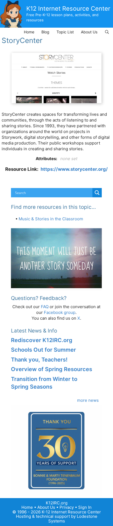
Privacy (67, 507)
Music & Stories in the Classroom (51, 218)
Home (29, 32)
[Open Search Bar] (107, 32)
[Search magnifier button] (97, 192)
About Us (89, 32)
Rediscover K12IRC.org (41, 340)
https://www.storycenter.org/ (74, 169)
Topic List (65, 32)
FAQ (45, 306)
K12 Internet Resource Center (68, 8)
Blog (45, 32)
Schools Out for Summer (43, 349)
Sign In (85, 507)
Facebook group (59, 312)
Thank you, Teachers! (39, 359)
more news (88, 400)
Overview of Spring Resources (51, 369)
